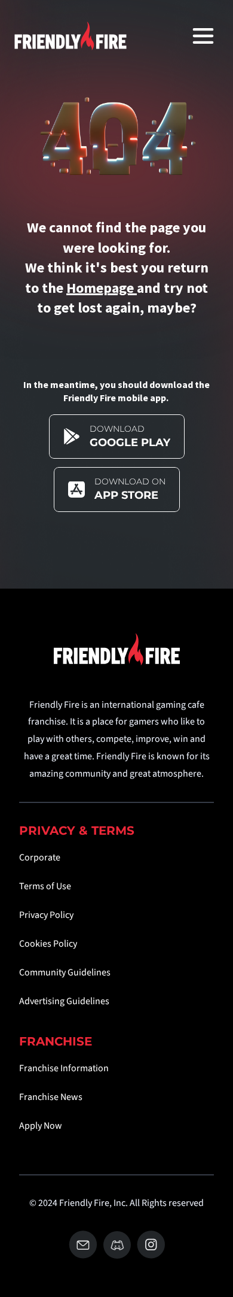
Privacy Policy (46, 915)
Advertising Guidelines (64, 1001)
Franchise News (50, 1097)
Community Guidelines (65, 972)
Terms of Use (45, 886)
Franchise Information (64, 1068)
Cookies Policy (48, 943)
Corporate (39, 857)
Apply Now (40, 1125)
